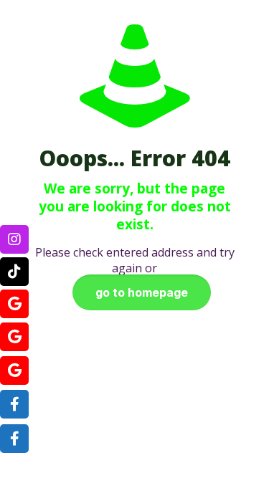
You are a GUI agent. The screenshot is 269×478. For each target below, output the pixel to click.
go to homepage (141, 292)
